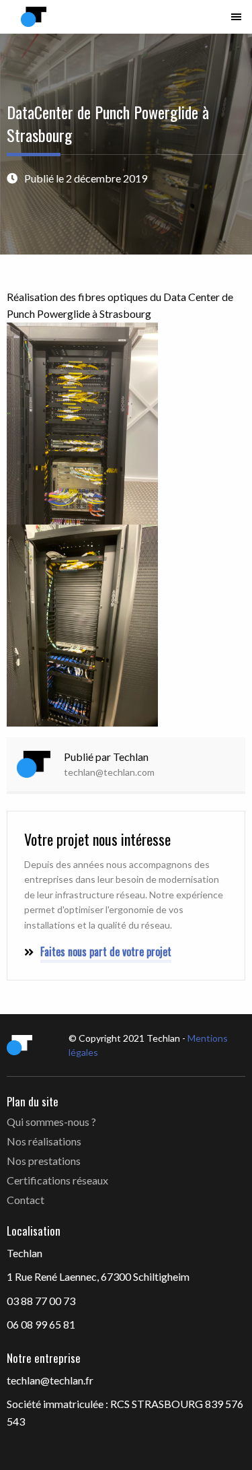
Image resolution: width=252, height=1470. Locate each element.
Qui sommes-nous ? (51, 1121)
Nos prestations (44, 1160)
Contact (25, 1199)
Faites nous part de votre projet (105, 951)
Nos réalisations (44, 1141)
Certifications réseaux (57, 1180)
